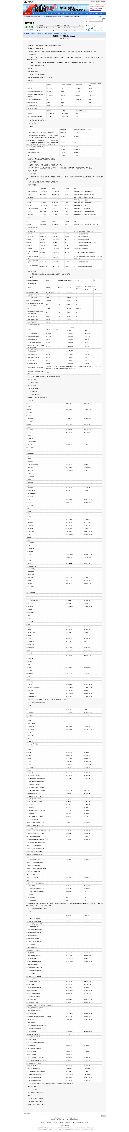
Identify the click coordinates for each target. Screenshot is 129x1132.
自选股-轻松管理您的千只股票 (97, 6)
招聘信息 (63, 1122)
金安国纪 (29, 22)
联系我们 (58, 1122)
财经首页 (93, 1)
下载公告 (72, 36)
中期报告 (50, 33)
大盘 (50, 13)
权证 (63, 13)
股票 (34, 13)
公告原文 (29, 1113)
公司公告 (39, 33)
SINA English (74, 1122)
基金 (38, 13)
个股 (54, 13)
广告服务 (54, 1122)
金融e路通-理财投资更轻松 (96, 8)
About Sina (48, 1122)
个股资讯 (33, 33)
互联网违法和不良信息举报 (61, 1119)
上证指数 (26, 16)
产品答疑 (86, 1122)
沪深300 (65, 16)
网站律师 (68, 1122)
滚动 (42, 13)
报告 (67, 13)
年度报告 (44, 33)
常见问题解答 (51, 1119)
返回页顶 (103, 1116)
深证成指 (46, 16)
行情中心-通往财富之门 (95, 10)
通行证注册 (80, 1122)
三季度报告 (63, 33)
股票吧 (82, 13)
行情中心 (95, 13)
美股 (90, 13)
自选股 (102, 13)
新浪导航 (103, 1)
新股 (58, 13)
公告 (46, 13)
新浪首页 (98, 1)
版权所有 (67, 1125)
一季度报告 (56, 33)
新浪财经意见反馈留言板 (75, 1119)
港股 (86, 13)
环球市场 (72, 13)
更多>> (94, 16)
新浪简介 (43, 1122)
